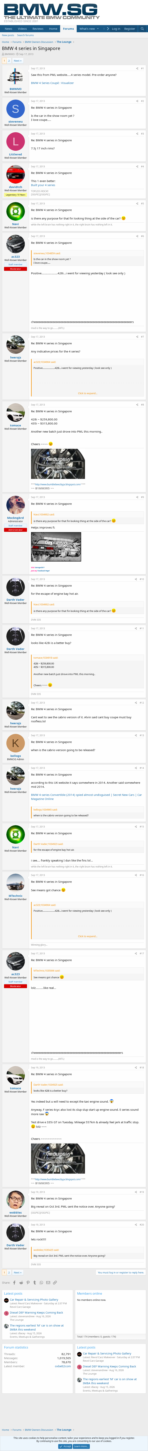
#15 (142, 826)
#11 (142, 628)
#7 (142, 336)
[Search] (142, 28)
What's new (87, 28)
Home (53, 28)
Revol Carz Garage (20, 1307)
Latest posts (13, 1293)
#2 (142, 101)
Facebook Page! (43, 570)
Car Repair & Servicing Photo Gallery (34, 1299)
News (8, 28)
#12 (142, 702)
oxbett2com (63, 1366)
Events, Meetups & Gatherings (27, 1336)
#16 (142, 875)
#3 (142, 133)
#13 (142, 735)
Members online (89, 1293)
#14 (142, 768)
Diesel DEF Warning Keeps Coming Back (36, 1312)
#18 (142, 1067)
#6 (142, 236)
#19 (142, 1192)
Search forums (25, 35)
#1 (142, 68)
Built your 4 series (43, 185)
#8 (142, 404)
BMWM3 (9, 54)
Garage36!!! (40, 567)
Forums (68, 28)
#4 (142, 166)
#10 (142, 579)
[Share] (137, 68)
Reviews (38, 28)
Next (16, 60)
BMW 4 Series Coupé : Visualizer (52, 83)
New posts (8, 35)
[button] (98, 28)
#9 (142, 497)
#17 (142, 953)
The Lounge (17, 1319)
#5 (142, 203)
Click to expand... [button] (87, 393)
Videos (22, 28)
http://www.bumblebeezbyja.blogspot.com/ (58, 484)
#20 (142, 1224)
